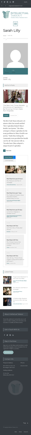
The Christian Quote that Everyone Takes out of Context (14, 243)
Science (14, 281)
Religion (18, 200)
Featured (11, 184)
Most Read (8, 157)
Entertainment (12, 215)
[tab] (9, 157)
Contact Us (26, 431)
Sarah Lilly (7, 79)
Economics (6, 115)
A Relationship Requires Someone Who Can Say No (20, 300)
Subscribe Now (8, 352)
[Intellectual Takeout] (15, 16)
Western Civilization (13, 216)
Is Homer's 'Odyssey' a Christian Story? (13, 212)
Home (4, 35)
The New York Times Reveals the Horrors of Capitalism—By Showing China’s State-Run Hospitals (14, 108)
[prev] (9, 278)
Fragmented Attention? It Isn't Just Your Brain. (15, 5)
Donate (20, 431)
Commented (9, 160)
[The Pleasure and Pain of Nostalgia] (15, 169)
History (14, 184)
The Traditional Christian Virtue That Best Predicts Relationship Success (15, 196)
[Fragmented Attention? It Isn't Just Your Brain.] (7, 280)
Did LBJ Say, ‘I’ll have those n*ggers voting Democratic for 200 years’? (15, 259)
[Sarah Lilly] (15, 55)
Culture (8, 184)
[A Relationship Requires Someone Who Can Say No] (7, 302)
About (16, 431)
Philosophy (15, 200)
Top (24, 423)
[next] (9, 304)
